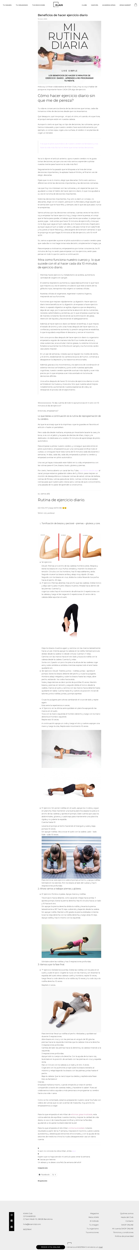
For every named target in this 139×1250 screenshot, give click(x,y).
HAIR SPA (94, 5)
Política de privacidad (124, 1236)
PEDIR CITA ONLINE (50, 1247)
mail (101, 1247)
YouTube (93, 1100)
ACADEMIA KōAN (108, 5)
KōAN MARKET (125, 5)
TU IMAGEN (7, 5)
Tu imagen (94, 1225)
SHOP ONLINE (127, 1225)
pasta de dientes (68, 435)
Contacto (129, 1221)
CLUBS (84, 5)
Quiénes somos (126, 1213)
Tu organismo (93, 1229)
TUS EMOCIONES (38, 5)
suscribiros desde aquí (88, 471)
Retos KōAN (94, 1217)
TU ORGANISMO (22, 5)
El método (94, 1221)
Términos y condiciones (123, 1232)
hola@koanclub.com (32, 1224)
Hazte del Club (127, 1217)
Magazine (94, 1213)
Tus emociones (92, 1232)
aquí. (74, 1151)
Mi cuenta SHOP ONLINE (122, 1229)
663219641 (81, 1247)
